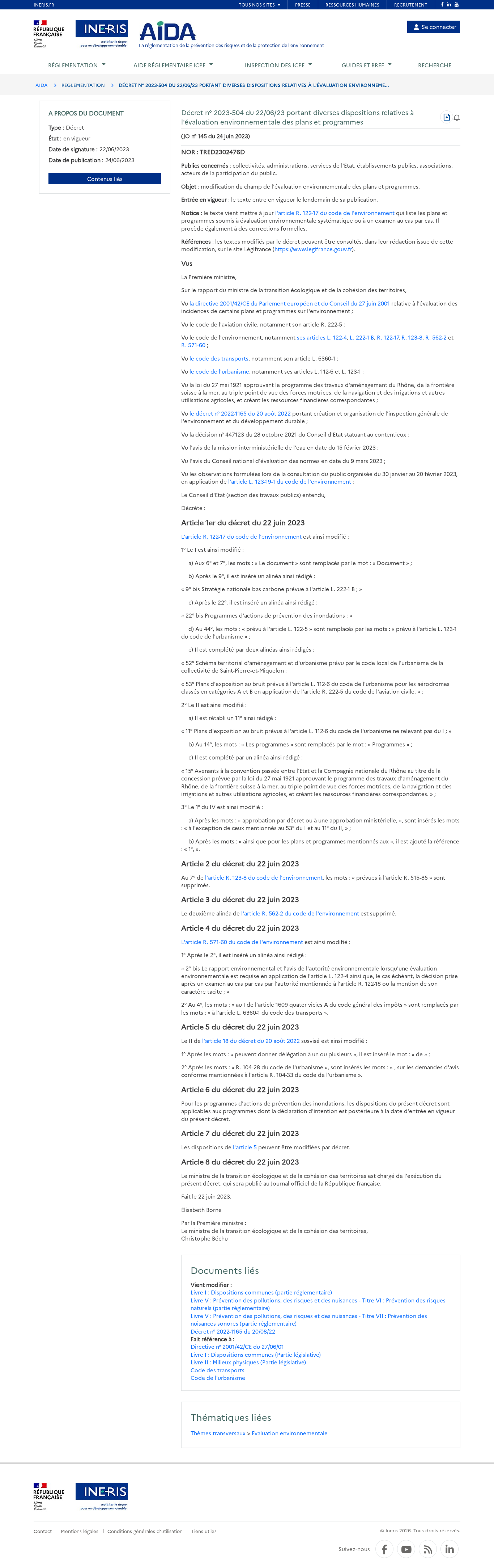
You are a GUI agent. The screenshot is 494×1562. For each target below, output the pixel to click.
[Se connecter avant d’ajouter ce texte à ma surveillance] (456, 117)
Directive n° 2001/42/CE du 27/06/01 (237, 1346)
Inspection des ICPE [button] (275, 65)
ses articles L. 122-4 (322, 337)
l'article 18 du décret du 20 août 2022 (251, 1040)
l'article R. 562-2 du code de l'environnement (300, 913)
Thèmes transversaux (218, 1433)
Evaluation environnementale (290, 1433)
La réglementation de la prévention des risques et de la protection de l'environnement (231, 45)
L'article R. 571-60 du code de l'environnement (242, 942)
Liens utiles (204, 1531)
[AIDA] (168, 31)
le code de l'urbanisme (219, 371)
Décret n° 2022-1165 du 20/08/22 (233, 1331)
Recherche (434, 65)
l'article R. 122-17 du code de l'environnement (335, 212)
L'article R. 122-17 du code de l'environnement (241, 536)
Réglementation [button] (73, 65)
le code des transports (218, 358)
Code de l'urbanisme (218, 1377)
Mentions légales (79, 1531)
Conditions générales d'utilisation (145, 1531)
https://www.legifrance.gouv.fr (313, 249)
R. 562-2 (436, 337)
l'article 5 (245, 1147)
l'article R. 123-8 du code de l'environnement (264, 877)
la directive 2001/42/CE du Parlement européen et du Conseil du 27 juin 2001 (289, 303)
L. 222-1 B (362, 337)
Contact (43, 1531)
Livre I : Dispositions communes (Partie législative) (256, 1354)
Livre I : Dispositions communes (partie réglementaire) (261, 1292)
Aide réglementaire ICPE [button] (169, 65)
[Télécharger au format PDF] (446, 116)
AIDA (41, 84)
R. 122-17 (388, 337)
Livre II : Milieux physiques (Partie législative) (248, 1362)
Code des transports (217, 1370)
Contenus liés (105, 178)
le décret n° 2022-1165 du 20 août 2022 (240, 413)
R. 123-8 (411, 337)
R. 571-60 (193, 345)
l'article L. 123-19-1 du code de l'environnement (289, 481)
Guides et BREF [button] (363, 65)
